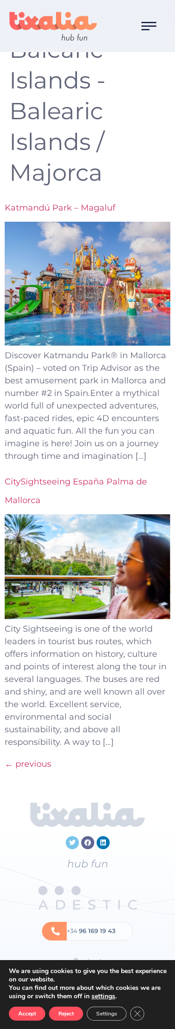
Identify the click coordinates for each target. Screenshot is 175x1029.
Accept (27, 1013)
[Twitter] (72, 842)
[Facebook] (87, 842)
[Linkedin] (103, 842)
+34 (91, 930)
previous (28, 764)
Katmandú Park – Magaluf (60, 208)
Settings (106, 1013)
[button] (149, 26)
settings (103, 996)
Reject (66, 1013)
